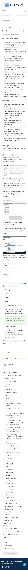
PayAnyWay (9, 472)
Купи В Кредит (11, 492)
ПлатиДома (10, 498)
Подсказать (10, 553)
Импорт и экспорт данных (13, 506)
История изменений (10, 534)
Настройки (8, 520)
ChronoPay (9, 486)
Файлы (7, 387)
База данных (9, 512)
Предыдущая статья (7, 15)
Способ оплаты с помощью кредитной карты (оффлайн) (15, 415)
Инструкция (9, 548)
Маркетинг (8, 398)
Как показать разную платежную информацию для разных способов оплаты (14, 437)
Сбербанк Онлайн (12, 455)
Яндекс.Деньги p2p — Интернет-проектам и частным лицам (13, 448)
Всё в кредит (10, 495)
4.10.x (11, 358)
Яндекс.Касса (10, 443)
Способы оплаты (10, 401)
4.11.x (15, 358)
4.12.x (19, 358)
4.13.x (23, 358)
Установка (6, 370)
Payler (8, 461)
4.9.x (7, 358)
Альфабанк (10, 458)
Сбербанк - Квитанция (13, 453)
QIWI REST (9, 464)
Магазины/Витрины (11, 517)
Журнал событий (10, 390)
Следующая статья (21, 15)
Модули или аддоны (11, 381)
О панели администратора (14, 375)
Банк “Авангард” (11, 478)
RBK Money (10, 484)
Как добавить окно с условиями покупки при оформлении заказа (14, 422)
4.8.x (4, 358)
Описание (8, 545)
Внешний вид (9, 378)
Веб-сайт (8, 515)
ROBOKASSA (10, 489)
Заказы (7, 395)
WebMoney (9, 469)
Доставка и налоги (11, 503)
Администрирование (10, 373)
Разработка (7, 523)
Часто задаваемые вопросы (12, 531)
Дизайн (5, 526)
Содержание (8, 364)
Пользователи (9, 509)
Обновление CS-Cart (10, 529)
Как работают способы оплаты (14, 405)
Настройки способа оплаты (13, 410)
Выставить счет (11, 500)
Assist (16, 35)
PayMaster (9, 481)
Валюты (7, 384)
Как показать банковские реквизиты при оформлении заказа (14, 429)
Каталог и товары (11, 392)
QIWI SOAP (9, 467)
